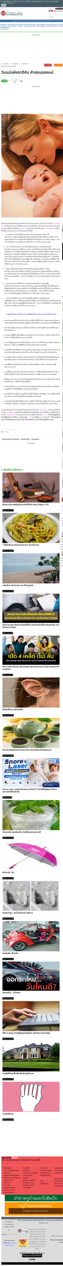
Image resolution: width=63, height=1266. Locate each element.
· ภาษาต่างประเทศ (27, 1175)
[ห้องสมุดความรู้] (30, 26)
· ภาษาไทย (25, 1178)
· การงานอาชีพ (26, 1188)
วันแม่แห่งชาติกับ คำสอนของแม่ (10, 439)
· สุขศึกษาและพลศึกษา (28, 1180)
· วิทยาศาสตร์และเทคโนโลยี (30, 1173)
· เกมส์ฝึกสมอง (43, 1184)
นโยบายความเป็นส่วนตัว (7, 3)
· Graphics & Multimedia (11, 1175)
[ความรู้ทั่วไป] (4, 28)
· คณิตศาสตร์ (26, 1170)
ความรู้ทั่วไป (15, 64)
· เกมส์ (41, 1181)
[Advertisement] (31, 455)
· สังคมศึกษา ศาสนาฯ (28, 1183)
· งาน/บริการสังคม (44, 1173)
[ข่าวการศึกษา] (12, 26)
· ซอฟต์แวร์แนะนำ (8, 1180)
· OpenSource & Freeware (11, 1178)
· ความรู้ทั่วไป (26, 1168)
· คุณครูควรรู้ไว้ (58, 1179)
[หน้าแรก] (3, 26)
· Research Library (9, 1188)
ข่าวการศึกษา (5, 64)
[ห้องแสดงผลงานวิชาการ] (52, 26)
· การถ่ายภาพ (7, 1183)
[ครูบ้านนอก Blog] (21, 26)
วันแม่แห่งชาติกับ (25, 439)
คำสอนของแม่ (35, 439)
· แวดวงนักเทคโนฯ (8, 1192)
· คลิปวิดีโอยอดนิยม (45, 1175)
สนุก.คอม (6, 432)
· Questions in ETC (9, 1190)
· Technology (7, 1168)
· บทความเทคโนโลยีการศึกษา (11, 1170)
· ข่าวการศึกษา (43, 1168)
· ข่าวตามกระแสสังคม (45, 1170)
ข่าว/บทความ (58, 65)
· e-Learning (7, 1173)
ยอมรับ (3, 5)
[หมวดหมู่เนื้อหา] (41, 26)
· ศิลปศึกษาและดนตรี (28, 1185)
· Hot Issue (6, 1185)
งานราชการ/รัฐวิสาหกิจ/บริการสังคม (14, 65)
